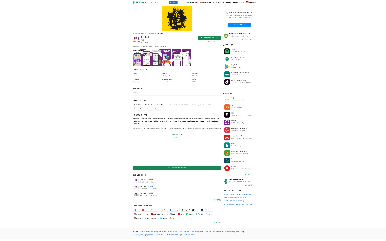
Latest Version (140, 69)
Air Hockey (149, 109)
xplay (174, 214)
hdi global (187, 210)
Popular (227, 93)
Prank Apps (160, 105)
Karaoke (157, 109)
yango (182, 214)
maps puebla (246, 194)
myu (225, 207)
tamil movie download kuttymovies (235, 197)
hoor (209, 214)
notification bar (208, 210)
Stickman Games (139, 109)
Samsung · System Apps (156, 235)
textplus (138, 214)
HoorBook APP (140, 115)
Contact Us (194, 231)
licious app (248, 204)
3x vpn (196, 210)
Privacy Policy (172, 231)
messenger (175, 210)
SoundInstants (229, 231)
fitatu (165, 210)
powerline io (240, 204)
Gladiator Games (184, 105)
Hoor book (144, 42)
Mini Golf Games (150, 105)
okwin (147, 210)
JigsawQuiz (239, 231)
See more (216, 200)
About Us (154, 231)
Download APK (210, 38)
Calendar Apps (196, 105)
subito (138, 210)
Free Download (246, 39)
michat (191, 214)
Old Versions (139, 175)
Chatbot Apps (138, 105)
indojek (239, 194)
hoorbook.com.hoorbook (170, 82)
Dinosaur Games (172, 105)
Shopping (136, 82)
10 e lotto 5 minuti (229, 204)
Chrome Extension (205, 231)
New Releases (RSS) (188, 235)
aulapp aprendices (152, 218)
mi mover (156, 210)
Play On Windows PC (210, 42)
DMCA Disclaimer (183, 231)
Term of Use (162, 231)
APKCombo (136, 33)
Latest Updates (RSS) (173, 235)
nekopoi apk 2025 (230, 194)
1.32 (136, 76)
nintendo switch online (160, 214)
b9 (173, 218)
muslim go (241, 201)
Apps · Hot (228, 45)
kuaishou (139, 218)
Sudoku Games (207, 105)
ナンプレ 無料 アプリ (230, 201)
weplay (165, 218)
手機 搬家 (200, 214)
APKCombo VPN (217, 231)
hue (147, 214)
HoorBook (145, 37)
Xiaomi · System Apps (140, 235)
